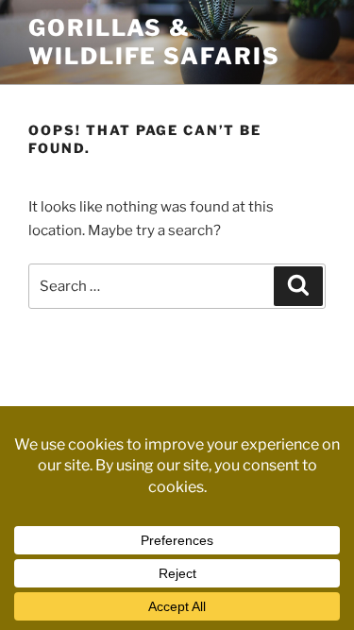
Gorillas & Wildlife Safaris (154, 42)
